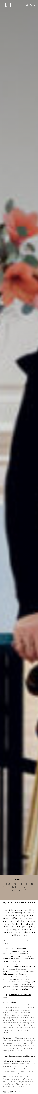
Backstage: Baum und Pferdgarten (22, 1056)
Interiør (19, 880)
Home (3, 902)
